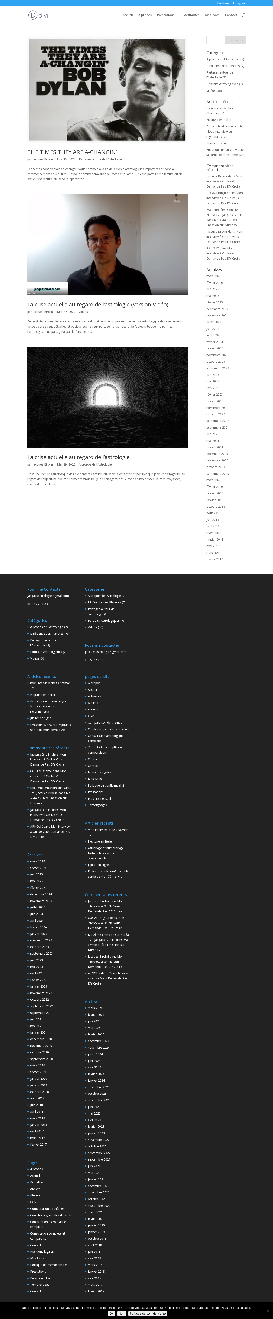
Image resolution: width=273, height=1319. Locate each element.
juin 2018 (212, 520)
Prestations (165, 15)
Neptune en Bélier (218, 120)
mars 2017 (213, 552)
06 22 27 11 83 (37, 604)
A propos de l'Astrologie (95, 464)
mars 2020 (213, 480)
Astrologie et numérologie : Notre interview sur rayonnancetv (225, 131)
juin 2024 (212, 329)
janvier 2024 (214, 348)
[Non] (268, 1311)
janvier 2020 (214, 493)
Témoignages (39, 1284)
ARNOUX (212, 248)
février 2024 (214, 342)
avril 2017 (213, 546)
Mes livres (212, 15)
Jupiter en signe (217, 143)
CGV (33, 1202)
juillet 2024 (213, 322)
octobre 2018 (215, 506)
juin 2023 (212, 375)
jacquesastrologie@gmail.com (48, 596)
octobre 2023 (215, 361)
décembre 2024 (217, 309)
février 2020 (214, 487)
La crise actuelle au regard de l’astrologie (78, 457)
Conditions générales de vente (51, 1215)
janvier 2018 (214, 539)
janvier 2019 (214, 500)
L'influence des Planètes (223, 66)
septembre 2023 (217, 368)
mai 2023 (212, 381)
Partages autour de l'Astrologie (100, 159)
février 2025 (214, 302)
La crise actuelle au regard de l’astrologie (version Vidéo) (97, 304)
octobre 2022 (215, 414)
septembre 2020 (217, 474)
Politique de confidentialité (48, 1265)
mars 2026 (213, 276)
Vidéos (83, 312)
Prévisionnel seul (41, 1278)
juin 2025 (212, 289)
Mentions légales (42, 1252)
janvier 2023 (214, 401)
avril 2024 (213, 335)
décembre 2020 (217, 454)
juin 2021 (212, 434)
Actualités (191, 15)
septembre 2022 (217, 421)
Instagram (239, 3)
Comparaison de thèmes (47, 1209)
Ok (111, 1313)
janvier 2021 (214, 447)
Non (121, 1313)
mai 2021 (212, 441)
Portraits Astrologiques (222, 84)
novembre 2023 (217, 355)
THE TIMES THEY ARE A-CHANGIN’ (72, 152)
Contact (231, 15)
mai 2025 (212, 296)
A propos (145, 15)
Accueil (128, 15)
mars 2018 (213, 533)
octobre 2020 (215, 467)
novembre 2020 (217, 460)
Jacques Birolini (43, 159)
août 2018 (213, 513)
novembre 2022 (217, 408)
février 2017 (214, 559)
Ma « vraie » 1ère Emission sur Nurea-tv (50, 798)
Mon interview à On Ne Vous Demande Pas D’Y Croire (224, 181)
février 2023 (214, 394)
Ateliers (35, 1189)
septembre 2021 (217, 427)
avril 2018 (213, 526)
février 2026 (214, 283)
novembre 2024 (217, 315)
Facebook (223, 3)
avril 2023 (213, 388)
